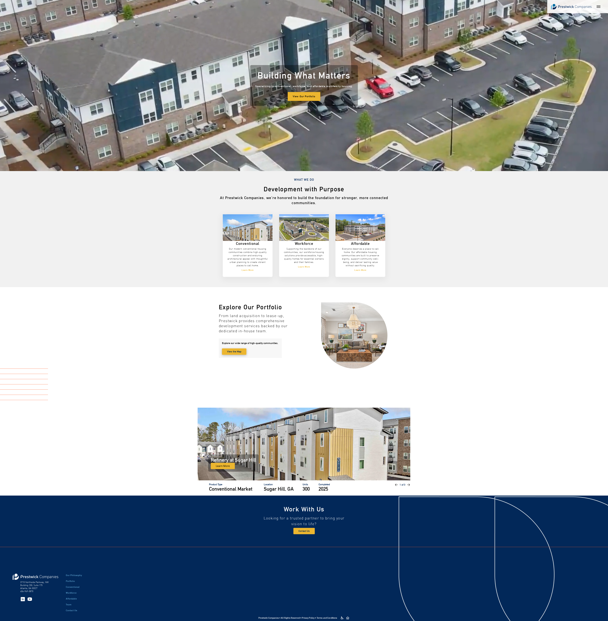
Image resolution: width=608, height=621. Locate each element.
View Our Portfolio (304, 96)
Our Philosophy (74, 575)
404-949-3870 (26, 591)
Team (68, 604)
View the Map (234, 351)
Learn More (223, 466)
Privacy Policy (308, 618)
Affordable (71, 598)
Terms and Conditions (327, 618)
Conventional (73, 587)
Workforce (71, 593)
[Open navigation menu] (598, 6)
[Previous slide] (396, 485)
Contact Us (304, 530)
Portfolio (70, 581)
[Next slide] (408, 485)
